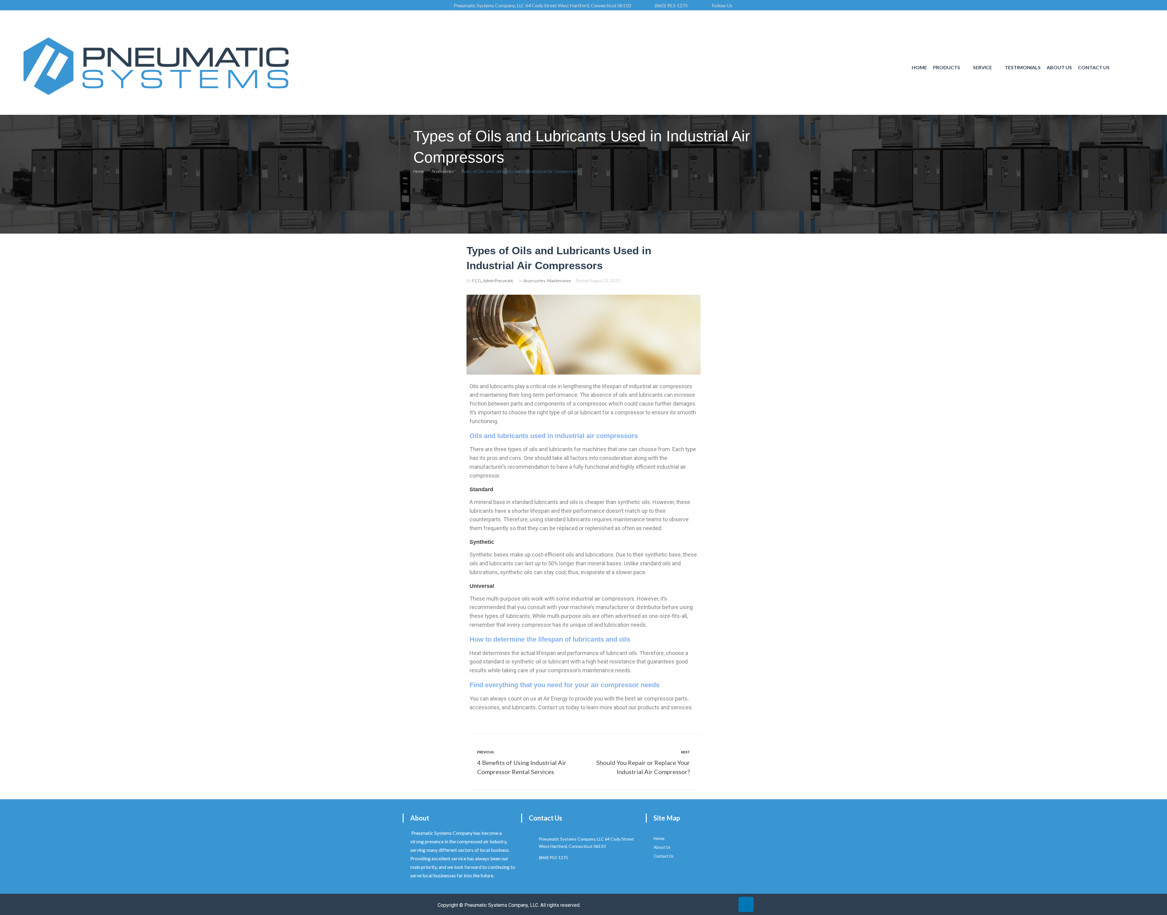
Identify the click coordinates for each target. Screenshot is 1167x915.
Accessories (443, 171)
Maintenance (559, 280)
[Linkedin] (746, 904)
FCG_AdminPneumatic (493, 280)
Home (418, 171)
